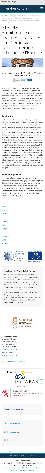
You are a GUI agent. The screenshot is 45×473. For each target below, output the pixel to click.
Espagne (5, 243)
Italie (3, 225)
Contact (31, 470)
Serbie (4, 240)
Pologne (5, 228)
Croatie (4, 214)
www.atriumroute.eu (9, 355)
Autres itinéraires (14, 409)
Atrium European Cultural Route (13, 361)
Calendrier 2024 (14, 432)
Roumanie (5, 236)
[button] (22, 2)
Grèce (4, 221)
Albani (4, 207)
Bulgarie (5, 210)
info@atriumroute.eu (9, 349)
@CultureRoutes (15, 424)
